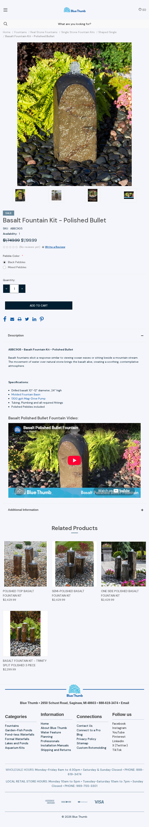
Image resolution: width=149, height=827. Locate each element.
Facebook (119, 724)
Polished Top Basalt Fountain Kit (18, 593)
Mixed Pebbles (17, 267)
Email (125, 703)
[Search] (3, 23)
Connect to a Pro (88, 730)
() (144, 9)
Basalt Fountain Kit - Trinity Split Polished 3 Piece (25, 663)
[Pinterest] (42, 319)
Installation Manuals (55, 745)
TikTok (117, 750)
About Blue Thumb (54, 728)
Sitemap (82, 743)
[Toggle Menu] (5, 9)
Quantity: (9, 280)
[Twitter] (27, 319)
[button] (74, 335)
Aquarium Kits (15, 748)
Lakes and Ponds (16, 743)
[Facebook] (5, 319)
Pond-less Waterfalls (19, 735)
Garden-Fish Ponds (18, 730)
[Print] (20, 319)
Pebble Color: (12, 256)
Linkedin (118, 741)
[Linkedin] (34, 319)
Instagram (119, 728)
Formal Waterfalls (17, 739)
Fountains (12, 726)
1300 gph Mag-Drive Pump (28, 398)
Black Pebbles (16, 262)
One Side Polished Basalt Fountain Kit (120, 593)
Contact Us (85, 726)
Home (45, 724)
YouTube (118, 732)
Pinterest (119, 737)
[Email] (12, 319)
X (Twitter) (120, 745)
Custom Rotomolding (91, 748)
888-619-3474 (108, 703)
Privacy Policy (86, 739)
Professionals (50, 741)
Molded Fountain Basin (25, 394)
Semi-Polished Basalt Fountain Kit (68, 593)
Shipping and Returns (56, 750)
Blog (80, 735)
